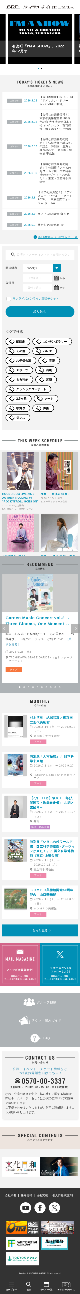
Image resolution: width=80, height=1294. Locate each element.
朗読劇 (20, 341)
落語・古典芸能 (40, 827)
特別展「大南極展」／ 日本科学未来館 (52, 759)
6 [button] (42, 687)
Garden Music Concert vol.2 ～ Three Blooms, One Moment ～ (38, 621)
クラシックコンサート (31, 389)
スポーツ (22, 370)
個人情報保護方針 (63, 1195)
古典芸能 (22, 379)
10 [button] (60, 687)
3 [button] (29, 687)
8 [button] (51, 687)
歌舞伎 (20, 408)
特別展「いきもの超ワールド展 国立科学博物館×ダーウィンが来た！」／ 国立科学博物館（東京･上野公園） (52, 848)
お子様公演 (23, 360)
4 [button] (33, 687)
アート (49, 398)
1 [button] (40, 70)
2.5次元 (21, 398)
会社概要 (10, 1195)
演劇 (49, 370)
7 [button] (47, 687)
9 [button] (55, 687)
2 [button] (43, 70)
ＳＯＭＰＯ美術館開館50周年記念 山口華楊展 (52, 892)
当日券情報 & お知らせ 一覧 (58, 237)
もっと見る (40, 930)
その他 (20, 351)
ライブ (14, 669)
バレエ (47, 351)
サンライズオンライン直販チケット (36, 298)
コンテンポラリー (55, 341)
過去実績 (42, 1195)
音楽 (52, 360)
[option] (40, 39)
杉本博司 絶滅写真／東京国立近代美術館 (51, 720)
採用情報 (26, 1195)
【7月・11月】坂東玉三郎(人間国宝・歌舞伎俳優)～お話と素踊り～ (52, 802)
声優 (46, 408)
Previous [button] (4, 628)
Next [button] (75, 628)
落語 (49, 379)
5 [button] (38, 687)
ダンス (20, 417)
